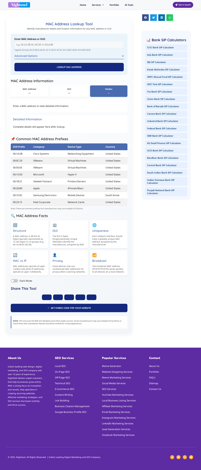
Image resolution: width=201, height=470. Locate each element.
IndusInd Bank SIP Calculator (162, 121)
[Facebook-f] (172, 457)
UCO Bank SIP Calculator (160, 150)
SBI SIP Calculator (156, 62)
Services (96, 4)
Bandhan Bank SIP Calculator (162, 157)
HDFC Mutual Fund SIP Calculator (165, 76)
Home (83, 4)
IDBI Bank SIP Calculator (160, 135)
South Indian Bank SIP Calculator (164, 172)
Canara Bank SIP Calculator (161, 113)
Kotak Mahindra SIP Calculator (163, 69)
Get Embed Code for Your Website (71, 308)
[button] (145, 17)
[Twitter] (178, 457)
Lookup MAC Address (69, 67)
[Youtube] (191, 457)
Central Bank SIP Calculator (162, 165)
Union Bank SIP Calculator (161, 98)
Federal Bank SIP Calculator (162, 128)
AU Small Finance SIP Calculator (164, 143)
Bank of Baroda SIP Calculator (163, 106)
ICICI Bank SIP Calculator (160, 47)
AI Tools (129, 4)
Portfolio (114, 4)
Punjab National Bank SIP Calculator (161, 192)
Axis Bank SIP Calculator (160, 54)
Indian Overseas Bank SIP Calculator (161, 181)
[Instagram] (185, 457)
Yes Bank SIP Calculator (159, 91)
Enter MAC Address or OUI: (29, 39)
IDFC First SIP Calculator (160, 84)
